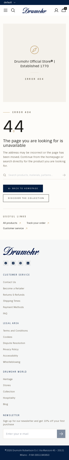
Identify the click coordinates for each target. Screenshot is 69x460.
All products (10, 223)
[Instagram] (13, 263)
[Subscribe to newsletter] (61, 434)
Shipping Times (11, 300)
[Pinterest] (20, 263)
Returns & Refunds (14, 294)
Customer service (13, 228)
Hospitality (9, 397)
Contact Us (9, 282)
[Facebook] (5, 263)
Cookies (7, 337)
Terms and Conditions (15, 330)
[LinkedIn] (28, 263)
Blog (5, 404)
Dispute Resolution (14, 343)
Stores (7, 385)
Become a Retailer (13, 288)
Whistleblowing (11, 362)
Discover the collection (26, 198)
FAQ (5, 313)
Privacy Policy (11, 349)
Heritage (8, 379)
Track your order (36, 223)
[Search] (64, 175)
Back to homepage (25, 188)
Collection (9, 391)
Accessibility (10, 355)
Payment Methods (13, 307)
